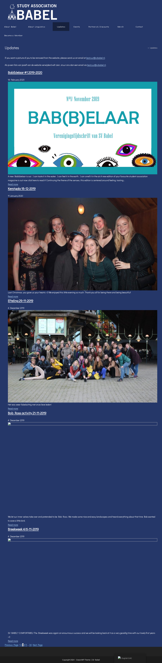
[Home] (146, 47)
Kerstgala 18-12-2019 (22, 188)
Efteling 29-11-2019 (20, 301)
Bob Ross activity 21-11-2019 (27, 413)
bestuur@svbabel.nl (95, 57)
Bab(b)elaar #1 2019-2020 (25, 72)
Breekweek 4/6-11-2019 (23, 529)
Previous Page (11, 644)
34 (30, 644)
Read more (13, 184)
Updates (153, 47)
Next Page (38, 644)
